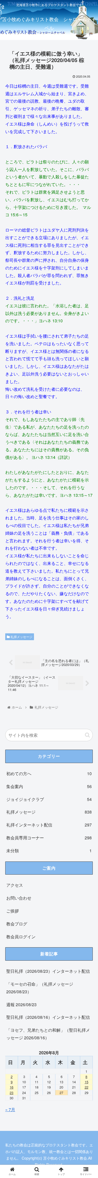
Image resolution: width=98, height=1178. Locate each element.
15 (86, 1081)
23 (11, 1092)
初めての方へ (49, 773)
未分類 (49, 851)
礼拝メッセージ (21, 636)
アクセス (14, 885)
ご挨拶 (12, 911)
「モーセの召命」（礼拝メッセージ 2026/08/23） (39, 988)
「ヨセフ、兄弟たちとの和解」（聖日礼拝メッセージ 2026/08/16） (48, 1034)
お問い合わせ (18, 898)
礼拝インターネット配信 (49, 825)
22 (86, 1087)
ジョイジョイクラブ (49, 799)
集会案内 (49, 786)
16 (11, 1087)
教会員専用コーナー (49, 838)
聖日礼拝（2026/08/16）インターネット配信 (48, 1017)
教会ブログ (16, 924)
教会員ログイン (21, 937)
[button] (87, 728)
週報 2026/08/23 (21, 1004)
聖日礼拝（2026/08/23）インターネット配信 (48, 971)
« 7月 (10, 1109)
